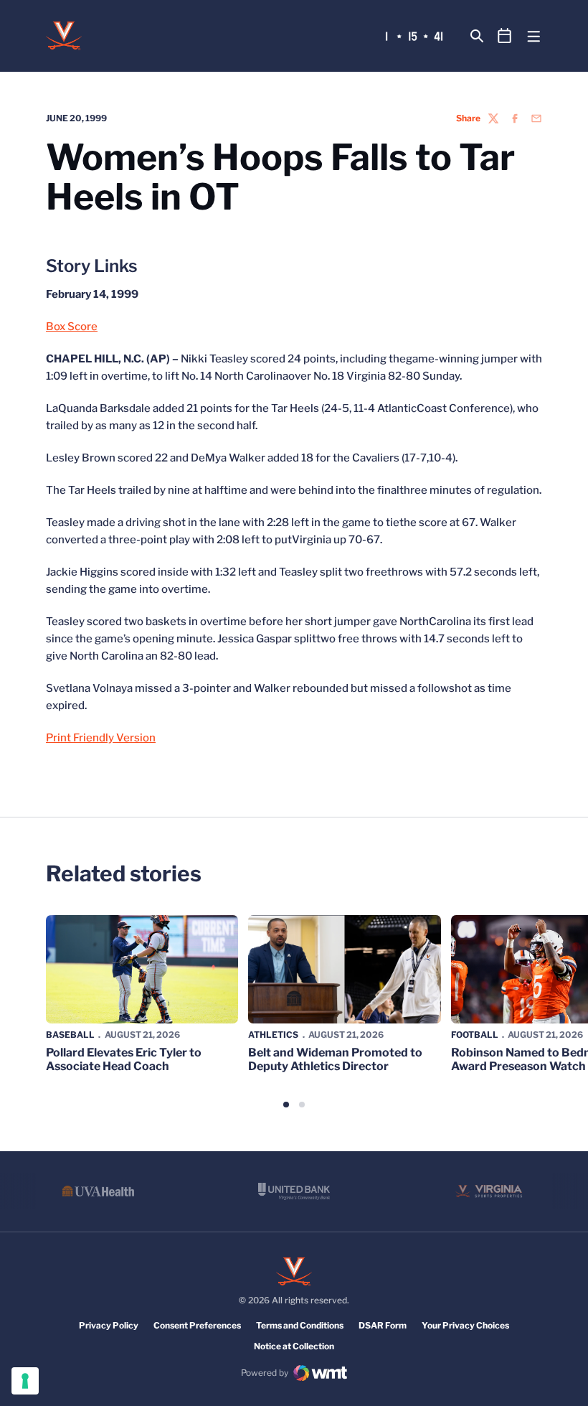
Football (474, 1034)
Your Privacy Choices (465, 1325)
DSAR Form (383, 1325)
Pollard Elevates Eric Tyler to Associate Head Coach (123, 1059)
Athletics (273, 1034)
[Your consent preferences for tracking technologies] (25, 1381)
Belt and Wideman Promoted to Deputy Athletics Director (335, 1059)
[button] (286, 1104)
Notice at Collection (294, 1346)
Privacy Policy (108, 1325)
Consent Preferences (197, 1325)
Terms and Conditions (299, 1325)
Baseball (70, 1034)
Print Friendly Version (101, 737)
